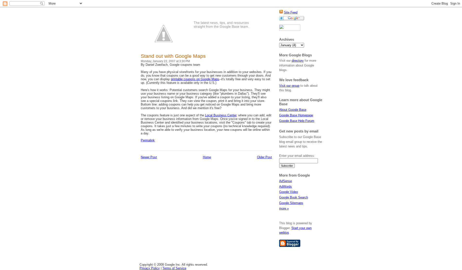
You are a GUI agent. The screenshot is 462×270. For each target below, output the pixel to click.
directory (298, 60)
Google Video (288, 192)
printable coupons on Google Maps (195, 79)
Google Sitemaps (291, 203)
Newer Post (149, 157)
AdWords (285, 186)
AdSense (285, 181)
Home (207, 157)
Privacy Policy (150, 268)
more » (284, 208)
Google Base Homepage (296, 115)
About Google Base (292, 110)
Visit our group (289, 85)
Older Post (264, 157)
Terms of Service (174, 268)
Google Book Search (293, 197)
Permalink (148, 140)
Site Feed (290, 12)
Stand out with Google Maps (173, 56)
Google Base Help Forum (296, 121)
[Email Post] (156, 140)
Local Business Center (220, 115)
